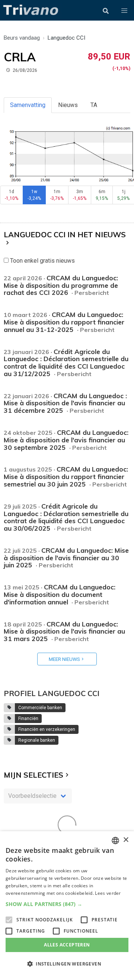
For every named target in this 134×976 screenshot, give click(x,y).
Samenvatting (27, 105)
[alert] (67, 903)
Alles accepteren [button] (67, 945)
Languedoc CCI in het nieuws (65, 234)
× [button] (125, 840)
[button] (124, 11)
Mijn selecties (33, 775)
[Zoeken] (105, 10)
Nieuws (68, 105)
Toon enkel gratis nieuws (42, 260)
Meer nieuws (64, 659)
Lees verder (108, 893)
